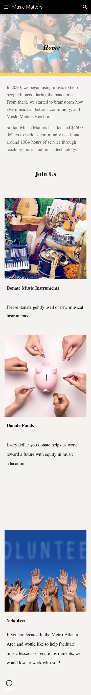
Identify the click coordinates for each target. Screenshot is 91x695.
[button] (6, 7)
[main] (45, 44)
